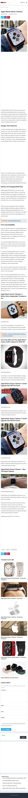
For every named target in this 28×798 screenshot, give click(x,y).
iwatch (8, 549)
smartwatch (14, 549)
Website (3, 717)
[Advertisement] (14, 67)
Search (3, 735)
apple (3, 549)
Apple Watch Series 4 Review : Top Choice (12, 598)
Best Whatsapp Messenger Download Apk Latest (14, 778)
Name (2, 705)
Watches (6, 7)
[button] (23, 2)
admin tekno (4, 14)
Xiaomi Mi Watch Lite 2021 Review (9, 677)
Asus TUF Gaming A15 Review (10, 785)
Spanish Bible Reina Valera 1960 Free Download (14, 788)
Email (2, 711)
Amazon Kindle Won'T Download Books (12, 783)
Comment (3, 690)
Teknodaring (15, 795)
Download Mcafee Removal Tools (11, 780)
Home (2, 7)
